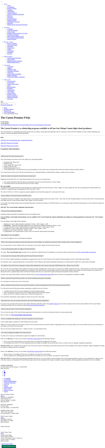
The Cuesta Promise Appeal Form (45, 274)
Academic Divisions (12, 30)
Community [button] (7, 65)
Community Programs (13, 71)
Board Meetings (11, 87)
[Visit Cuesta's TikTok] (4, 375)
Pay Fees (9, 53)
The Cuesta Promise (9, 112)
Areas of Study (11, 32)
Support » (3, 429)
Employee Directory (12, 96)
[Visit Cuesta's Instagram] (4, 374)
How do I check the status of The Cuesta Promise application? (16, 309)
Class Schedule (11, 93)
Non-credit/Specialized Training (15, 37)
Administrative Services (13, 21)
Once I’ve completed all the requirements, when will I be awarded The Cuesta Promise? (22, 318)
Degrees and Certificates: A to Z (15, 36)
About (8, 5)
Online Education (11, 39)
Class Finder (10, 51)
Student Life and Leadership (14, 61)
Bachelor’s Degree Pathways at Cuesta (17, 33)
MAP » (2, 395)
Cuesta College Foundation (14, 74)
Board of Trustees (11, 8)
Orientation (10, 46)
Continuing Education (13, 35)
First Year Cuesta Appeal (34, 338)
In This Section (5, 123)
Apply (8, 85)
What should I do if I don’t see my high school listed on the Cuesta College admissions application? (25, 300)
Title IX (6, 391)
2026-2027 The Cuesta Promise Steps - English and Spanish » (17, 140)
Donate (6, 385)
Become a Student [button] (8, 42)
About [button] (5, 4)
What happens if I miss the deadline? (10, 235)
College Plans (10, 11)
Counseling (10, 52)
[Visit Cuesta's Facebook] (4, 371)
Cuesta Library (11, 59)
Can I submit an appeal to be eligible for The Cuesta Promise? (16, 332)
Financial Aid (10, 48)
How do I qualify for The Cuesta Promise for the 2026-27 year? (16, 195)
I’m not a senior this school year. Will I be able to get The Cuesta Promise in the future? (22, 256)
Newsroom (10, 17)
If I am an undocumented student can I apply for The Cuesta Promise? (18, 249)
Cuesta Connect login (12, 84)
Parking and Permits (12, 97)
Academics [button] (7, 27)
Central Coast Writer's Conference (16, 77)
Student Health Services (13, 62)
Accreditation (10, 7)
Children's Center (11, 69)
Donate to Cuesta (11, 94)
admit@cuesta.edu (54, 303)
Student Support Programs (14, 58)
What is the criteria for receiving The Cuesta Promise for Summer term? (18, 176)
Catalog (9, 49)
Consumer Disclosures (10, 382)
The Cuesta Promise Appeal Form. (87, 252)
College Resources (12, 13)
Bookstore (10, 88)
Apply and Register (12, 45)
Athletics (9, 68)
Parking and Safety (12, 75)
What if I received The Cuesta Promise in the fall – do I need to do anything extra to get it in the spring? (26, 278)
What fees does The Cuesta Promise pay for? (12, 156)
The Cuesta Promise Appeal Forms (42, 125)
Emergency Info (8, 387)
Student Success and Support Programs (17, 24)
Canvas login (10, 82)
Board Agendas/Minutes (10, 381)
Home (5, 107)
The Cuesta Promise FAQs (25, 125)
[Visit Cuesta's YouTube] (4, 372)
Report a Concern (8, 390)
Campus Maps (11, 90)
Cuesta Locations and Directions (15, 14)
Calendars (9, 10)
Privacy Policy (7, 388)
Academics (10, 29)
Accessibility (7, 378)
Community (10, 66)
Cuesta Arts (10, 72)
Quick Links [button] (7, 79)
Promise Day (14, 125)
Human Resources (12, 19)
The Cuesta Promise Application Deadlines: (11, 211)
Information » (4, 428)
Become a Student (12, 43)
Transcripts (10, 98)
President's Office (11, 20)
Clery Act (6, 384)
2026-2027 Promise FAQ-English (9, 143)
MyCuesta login (11, 81)
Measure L (10, 16)
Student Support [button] (8, 56)
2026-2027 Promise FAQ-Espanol (9, 146)
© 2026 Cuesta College (7, 443)
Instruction (10, 23)
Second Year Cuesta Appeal (35, 351)
